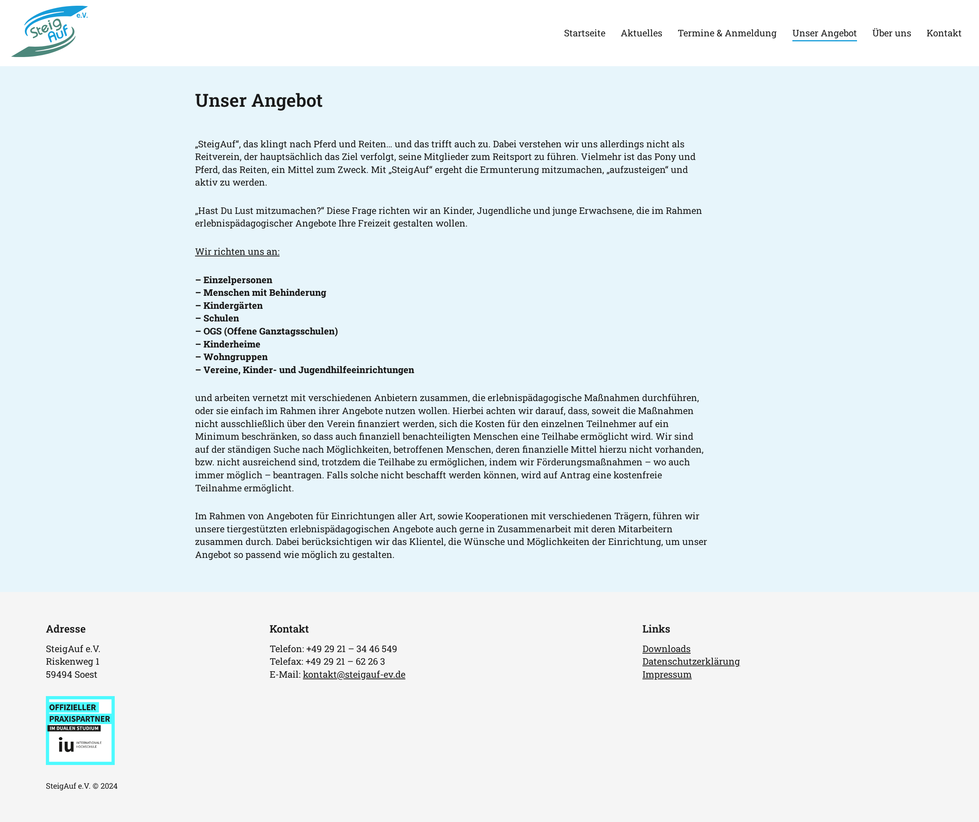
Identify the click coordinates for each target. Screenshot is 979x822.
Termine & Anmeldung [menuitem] (727, 33)
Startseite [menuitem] (584, 33)
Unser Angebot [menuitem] (824, 33)
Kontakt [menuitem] (944, 33)
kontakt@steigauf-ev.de (354, 674)
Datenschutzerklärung (691, 661)
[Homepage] (49, 53)
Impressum (667, 674)
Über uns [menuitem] (891, 33)
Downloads (666, 649)
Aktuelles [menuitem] (641, 33)
